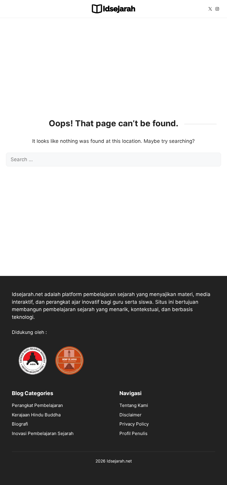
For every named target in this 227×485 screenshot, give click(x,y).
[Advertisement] (113, 65)
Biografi (20, 424)
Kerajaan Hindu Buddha (36, 415)
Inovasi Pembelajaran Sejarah (43, 433)
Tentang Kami (133, 405)
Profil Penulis (133, 433)
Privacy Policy (134, 424)
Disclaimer (130, 415)
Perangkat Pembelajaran (37, 405)
